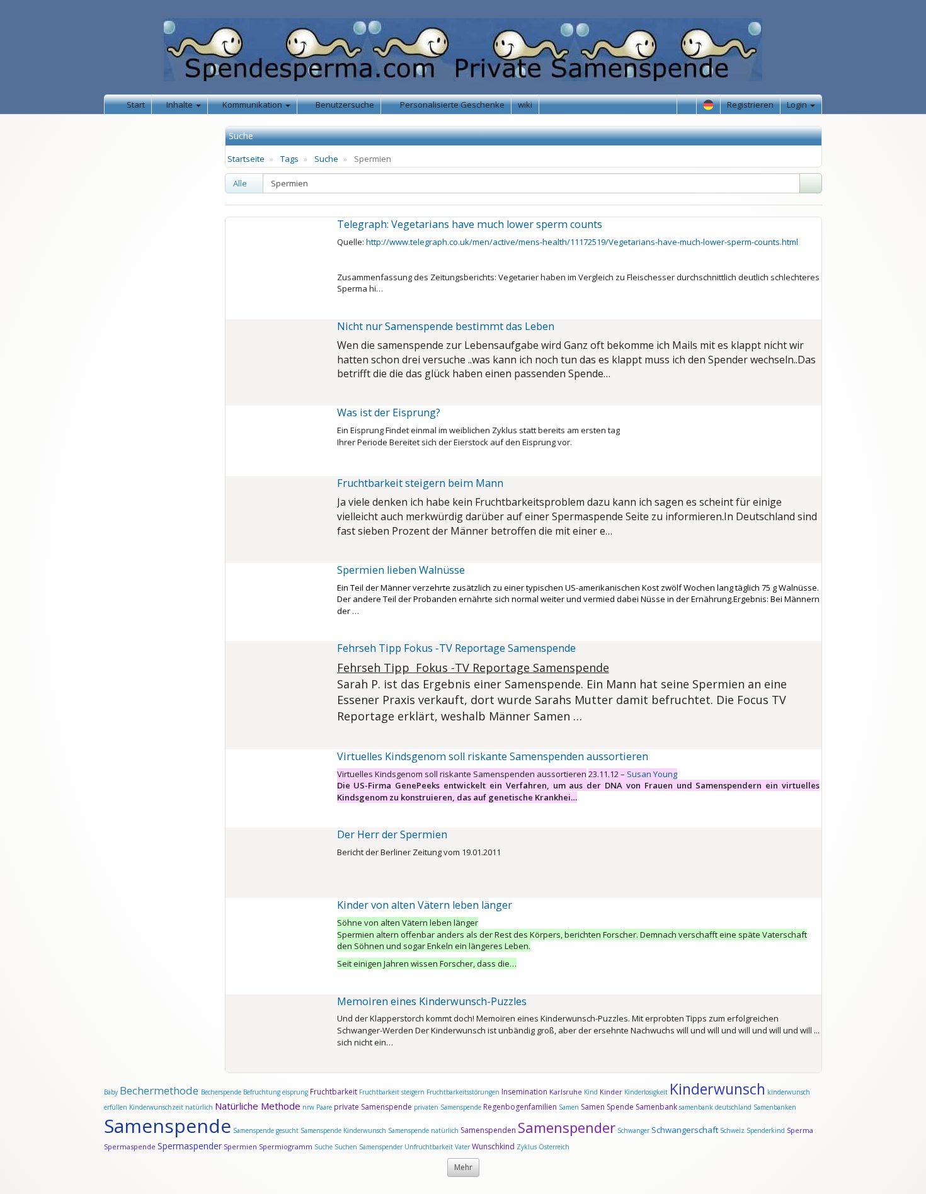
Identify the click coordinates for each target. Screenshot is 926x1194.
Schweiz (732, 1130)
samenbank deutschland (715, 1107)
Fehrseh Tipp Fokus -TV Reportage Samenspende (456, 648)
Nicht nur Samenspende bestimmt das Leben (445, 326)
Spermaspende (130, 1146)
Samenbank (656, 1106)
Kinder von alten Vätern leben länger (424, 905)
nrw (308, 1107)
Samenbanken (774, 1107)
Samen (570, 1107)
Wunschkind (493, 1146)
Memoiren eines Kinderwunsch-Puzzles (432, 1001)
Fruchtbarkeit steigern (392, 1092)
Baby (111, 1092)
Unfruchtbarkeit (429, 1146)
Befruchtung (261, 1092)
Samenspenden (488, 1130)
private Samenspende (373, 1106)
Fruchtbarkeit (334, 1091)
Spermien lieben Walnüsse (401, 570)
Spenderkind (765, 1130)
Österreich (554, 1146)
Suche (326, 158)
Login (798, 104)
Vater (463, 1146)
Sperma (800, 1130)
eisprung (295, 1092)
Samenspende (167, 1126)
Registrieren (750, 104)
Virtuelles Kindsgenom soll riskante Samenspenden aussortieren (492, 756)
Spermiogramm (285, 1146)
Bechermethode (160, 1090)
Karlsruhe (565, 1091)
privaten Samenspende (447, 1107)
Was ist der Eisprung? (388, 412)
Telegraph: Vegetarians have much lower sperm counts (469, 224)
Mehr (463, 1167)
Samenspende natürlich (423, 1130)
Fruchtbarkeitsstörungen (463, 1092)
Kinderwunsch (717, 1089)
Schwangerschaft (685, 1129)
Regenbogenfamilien (520, 1106)
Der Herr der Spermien (392, 834)
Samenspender (566, 1127)
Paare (325, 1107)
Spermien (240, 1146)
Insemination (524, 1091)
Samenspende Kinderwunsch (343, 1130)
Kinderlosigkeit (647, 1092)
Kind (592, 1092)
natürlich (199, 1107)
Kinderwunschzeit (156, 1107)
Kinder (611, 1091)
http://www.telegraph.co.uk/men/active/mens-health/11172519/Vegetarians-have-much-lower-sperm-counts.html (582, 241)
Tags (289, 158)
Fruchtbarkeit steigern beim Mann (420, 483)
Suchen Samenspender (368, 1146)
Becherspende (221, 1092)
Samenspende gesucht (266, 1130)
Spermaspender (189, 1146)
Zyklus (527, 1146)
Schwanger (633, 1130)
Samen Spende (607, 1106)
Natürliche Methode (257, 1106)
